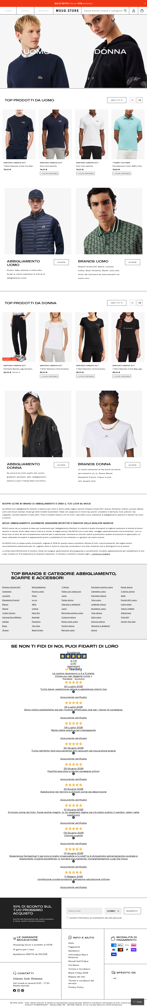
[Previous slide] (133, 100)
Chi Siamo (73, 965)
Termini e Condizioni (79, 969)
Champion (6, 591)
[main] (73, 456)
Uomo (8, 11)
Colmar (35, 609)
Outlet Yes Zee (128, 622)
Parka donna (127, 587)
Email (27, 978)
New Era (36, 613)
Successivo (79, 679)
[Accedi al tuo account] (133, 10)
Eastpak (35, 617)
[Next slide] (139, 100)
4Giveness (126, 613)
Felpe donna (67, 600)
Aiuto (71, 943)
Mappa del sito (76, 976)
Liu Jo (34, 600)
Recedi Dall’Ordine (78, 961)
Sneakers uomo (98, 609)
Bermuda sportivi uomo (72, 613)
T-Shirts (65, 587)
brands (44, 11)
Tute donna (96, 613)
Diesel (5, 609)
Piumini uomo (38, 591)
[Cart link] (142, 10)
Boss (4, 626)
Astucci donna (98, 622)
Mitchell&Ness (39, 587)
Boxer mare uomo (70, 622)
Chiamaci (18, 978)
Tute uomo (96, 600)
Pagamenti (74, 947)
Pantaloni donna (98, 596)
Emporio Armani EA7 (11, 587)
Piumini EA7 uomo (129, 600)
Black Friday (37, 630)
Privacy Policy (75, 987)
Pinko (34, 596)
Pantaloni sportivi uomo (102, 587)
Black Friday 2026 (78, 973)
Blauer (5, 604)
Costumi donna (69, 617)
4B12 (34, 604)
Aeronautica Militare (11, 617)
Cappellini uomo (98, 591)
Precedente (67, 679)
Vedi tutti (117, 100)
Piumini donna (68, 626)
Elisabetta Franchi (10, 600)
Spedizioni (73, 950)
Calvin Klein (126, 604)
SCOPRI (61, 262)
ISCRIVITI (132, 911)
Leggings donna (98, 604)
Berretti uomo (68, 630)
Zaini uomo (96, 617)
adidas (5, 622)
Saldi (123, 596)
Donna (25, 11)
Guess (5, 630)
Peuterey (36, 622)
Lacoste (6, 596)
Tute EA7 (125, 617)
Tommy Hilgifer (127, 609)
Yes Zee (36, 626)
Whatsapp (36, 978)
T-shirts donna (128, 591)
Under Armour (8, 613)
